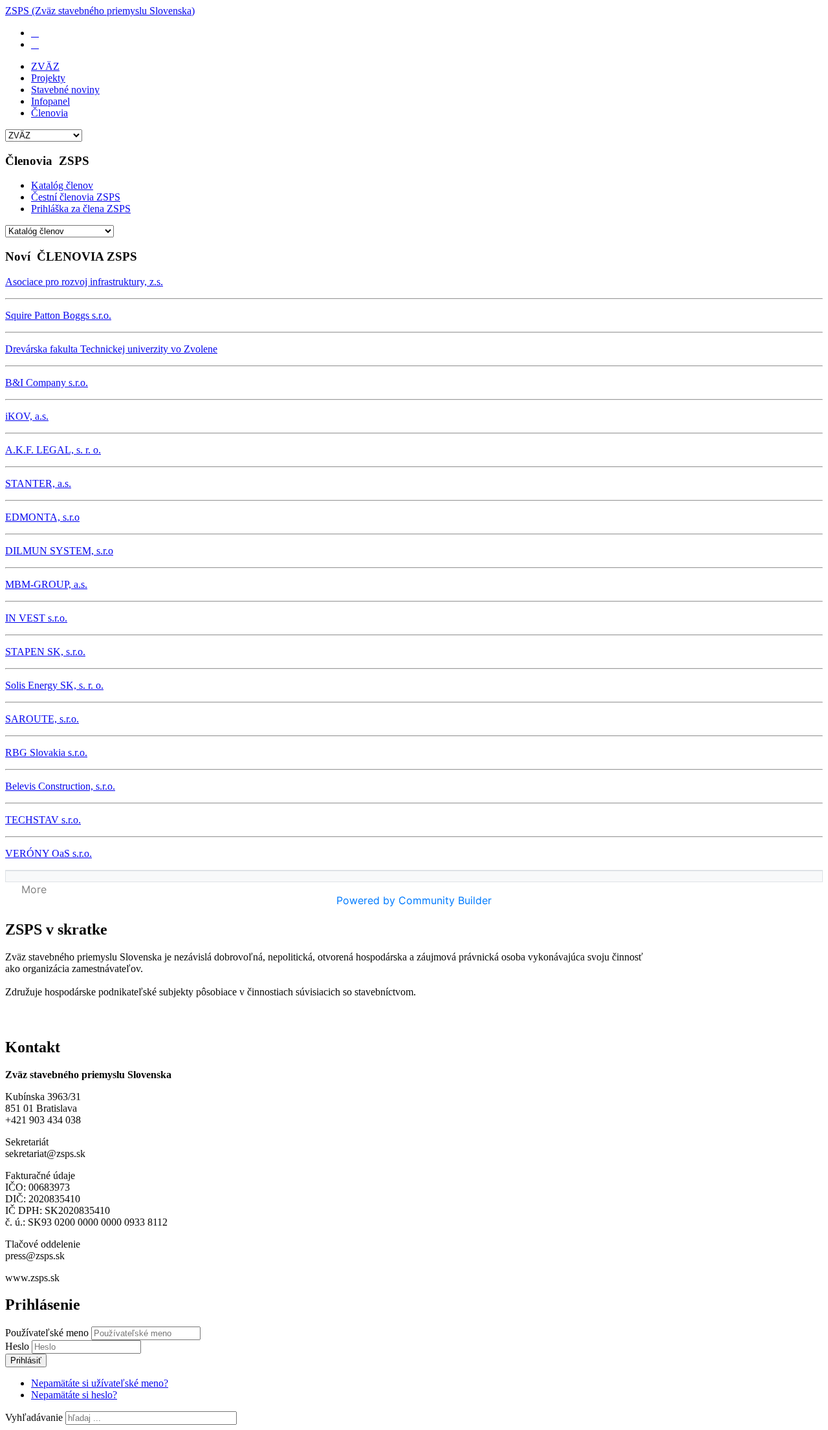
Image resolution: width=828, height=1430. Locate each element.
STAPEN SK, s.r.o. (45, 651)
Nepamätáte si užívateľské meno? (99, 1383)
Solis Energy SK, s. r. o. (54, 685)
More (34, 889)
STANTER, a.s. (38, 483)
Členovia (49, 112)
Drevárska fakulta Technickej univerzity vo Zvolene (111, 348)
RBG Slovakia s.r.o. (46, 752)
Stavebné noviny (65, 89)
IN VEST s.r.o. (36, 617)
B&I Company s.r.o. (46, 382)
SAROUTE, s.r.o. (42, 718)
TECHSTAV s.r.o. (43, 819)
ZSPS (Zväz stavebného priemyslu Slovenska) (100, 10)
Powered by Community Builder (414, 900)
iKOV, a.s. (27, 416)
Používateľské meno (47, 1332)
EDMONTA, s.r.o (42, 517)
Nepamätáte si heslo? (74, 1394)
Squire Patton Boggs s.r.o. (58, 315)
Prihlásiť (25, 1360)
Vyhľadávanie (34, 1417)
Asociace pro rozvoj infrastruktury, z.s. (84, 281)
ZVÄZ (45, 66)
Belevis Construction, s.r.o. (60, 786)
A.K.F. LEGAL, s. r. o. (53, 449)
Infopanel (50, 101)
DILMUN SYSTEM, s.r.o (59, 550)
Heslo (18, 1346)
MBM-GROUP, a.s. (46, 584)
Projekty (48, 77)
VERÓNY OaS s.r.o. (48, 853)
